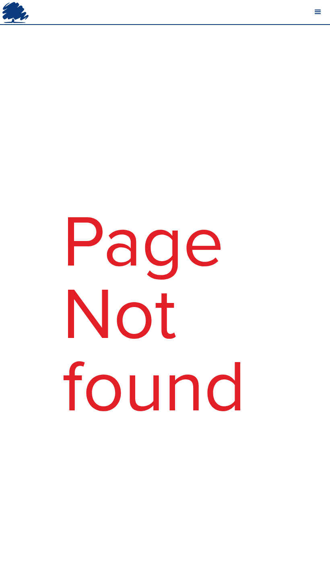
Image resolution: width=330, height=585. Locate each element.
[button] (318, 12)
